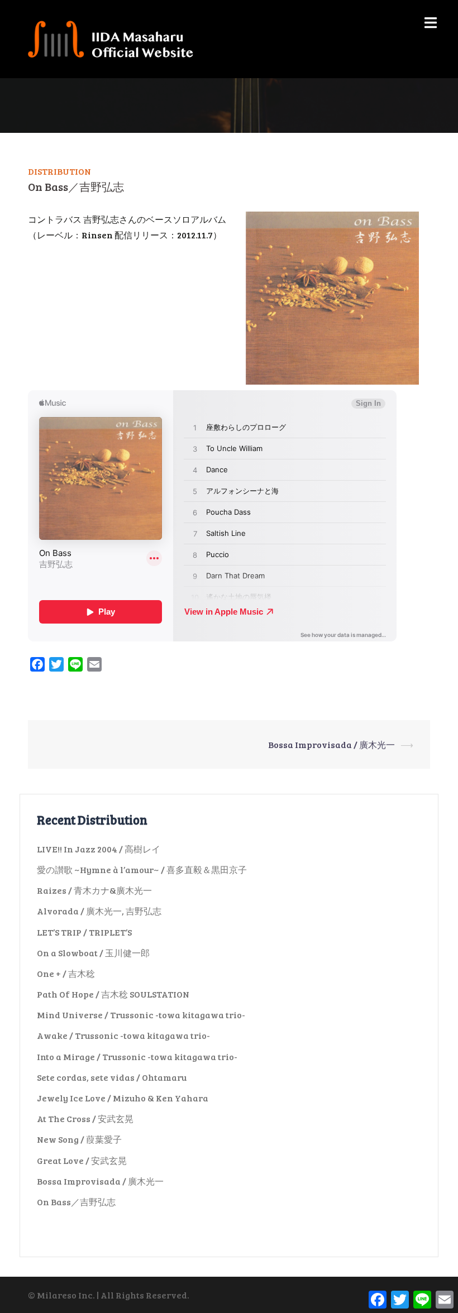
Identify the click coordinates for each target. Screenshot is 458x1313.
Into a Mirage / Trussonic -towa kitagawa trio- (137, 1056)
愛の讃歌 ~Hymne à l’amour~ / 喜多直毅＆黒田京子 (142, 869)
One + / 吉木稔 (66, 973)
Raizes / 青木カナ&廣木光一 (94, 890)
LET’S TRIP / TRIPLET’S (84, 932)
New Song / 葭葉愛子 (79, 1139)
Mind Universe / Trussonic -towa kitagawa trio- (141, 1014)
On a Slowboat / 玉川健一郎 (93, 953)
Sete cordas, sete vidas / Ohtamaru (112, 1077)
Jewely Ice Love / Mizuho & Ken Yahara (122, 1098)
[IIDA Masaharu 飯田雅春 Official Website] (115, 38)
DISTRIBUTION (59, 171)
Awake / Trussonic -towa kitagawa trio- (123, 1035)
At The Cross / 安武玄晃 (85, 1118)
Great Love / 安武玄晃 (82, 1160)
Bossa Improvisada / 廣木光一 (331, 744)
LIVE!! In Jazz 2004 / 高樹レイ (98, 849)
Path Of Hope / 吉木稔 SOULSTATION (113, 994)
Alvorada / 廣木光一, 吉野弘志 (99, 911)
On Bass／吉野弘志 (76, 1201)
